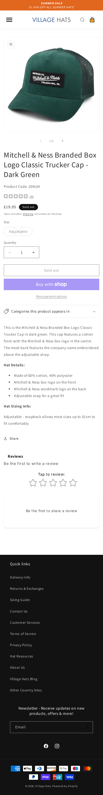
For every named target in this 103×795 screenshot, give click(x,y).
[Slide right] (62, 140)
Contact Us (19, 611)
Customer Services (25, 622)
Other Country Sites (26, 690)
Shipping (28, 213)
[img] (16, 196)
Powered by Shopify (65, 786)
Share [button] (14, 438)
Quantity (10, 242)
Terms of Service (23, 633)
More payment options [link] (51, 296)
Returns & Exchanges (27, 588)
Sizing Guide (20, 599)
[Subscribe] (87, 727)
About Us (17, 667)
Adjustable (21, 232)
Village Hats (43, 786)
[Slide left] (40, 140)
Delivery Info (20, 577)
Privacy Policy (21, 645)
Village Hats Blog (23, 679)
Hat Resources (21, 656)
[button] (9, 20)
